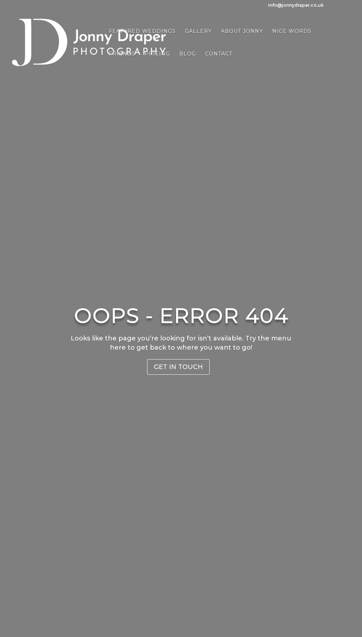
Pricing (157, 54)
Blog (187, 54)
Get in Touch (178, 367)
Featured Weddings (142, 31)
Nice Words (291, 31)
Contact (218, 54)
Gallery (198, 31)
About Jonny (242, 31)
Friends (122, 54)
